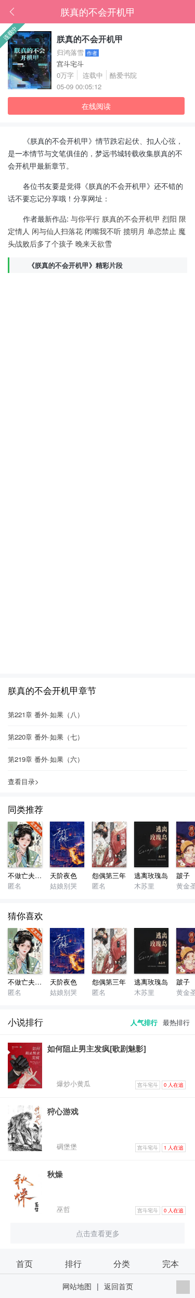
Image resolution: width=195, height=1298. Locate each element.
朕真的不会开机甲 (97, 11)
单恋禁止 (161, 230)
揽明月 (134, 230)
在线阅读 (96, 105)
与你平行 (85, 218)
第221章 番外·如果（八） (46, 714)
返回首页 (118, 1285)
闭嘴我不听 (103, 230)
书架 (187, 12)
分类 (121, 1263)
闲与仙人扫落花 (57, 230)
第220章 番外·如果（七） (46, 737)
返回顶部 (183, 1287)
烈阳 (169, 218)
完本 (170, 1263)
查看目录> (23, 781)
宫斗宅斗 (70, 64)
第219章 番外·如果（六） (46, 759)
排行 (73, 1263)
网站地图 (77, 1285)
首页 (171, 12)
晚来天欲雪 (93, 243)
